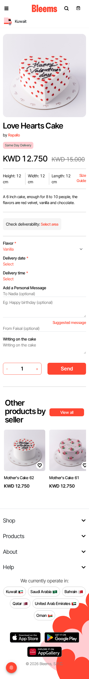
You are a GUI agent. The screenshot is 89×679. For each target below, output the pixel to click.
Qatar (18, 603)
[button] (6, 8)
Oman (41, 615)
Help (8, 567)
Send (67, 369)
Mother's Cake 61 (64, 477)
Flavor (9, 243)
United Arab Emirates (53, 603)
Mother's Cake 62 (19, 477)
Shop (9, 520)
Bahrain (71, 591)
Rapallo (14, 135)
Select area (49, 224)
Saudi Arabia (41, 591)
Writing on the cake (19, 339)
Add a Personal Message (24, 287)
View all (66, 412)
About (10, 551)
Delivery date (15, 258)
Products (13, 536)
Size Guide (81, 178)
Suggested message (69, 322)
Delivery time (15, 272)
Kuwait (12, 591)
